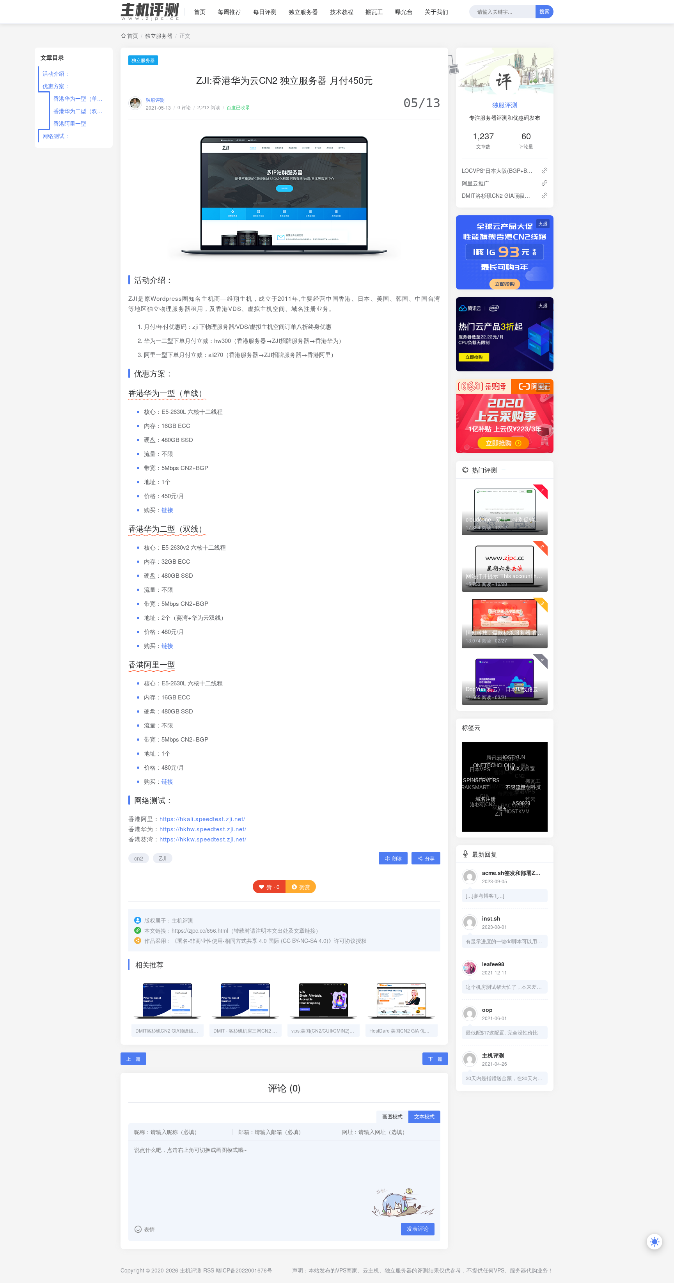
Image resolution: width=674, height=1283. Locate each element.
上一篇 (133, 1058)
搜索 (544, 11)
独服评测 (155, 99)
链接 (167, 510)
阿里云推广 (475, 183)
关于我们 (436, 11)
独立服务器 (303, 11)
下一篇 (435, 1058)
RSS (208, 1270)
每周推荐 (229, 11)
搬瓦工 (374, 11)
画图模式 (392, 1117)
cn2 (138, 858)
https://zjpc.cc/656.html (200, 930)
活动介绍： (56, 73)
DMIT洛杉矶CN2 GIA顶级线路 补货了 (498, 195)
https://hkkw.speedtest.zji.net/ (203, 839)
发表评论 (418, 1229)
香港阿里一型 (69, 123)
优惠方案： (56, 86)
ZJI (163, 858)
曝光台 (404, 11)
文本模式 (424, 1117)
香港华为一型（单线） (80, 98)
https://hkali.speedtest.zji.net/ (202, 819)
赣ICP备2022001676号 (244, 1270)
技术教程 (341, 11)
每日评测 (265, 11)
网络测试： (56, 136)
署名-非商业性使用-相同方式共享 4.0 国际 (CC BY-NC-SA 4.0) (252, 940)
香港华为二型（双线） (80, 111)
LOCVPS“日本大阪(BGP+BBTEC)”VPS (498, 170)
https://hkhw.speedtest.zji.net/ (203, 829)
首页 (200, 11)
